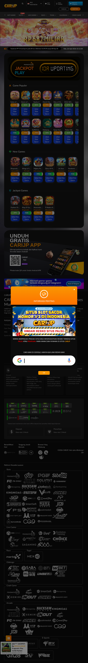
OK (44, 373)
